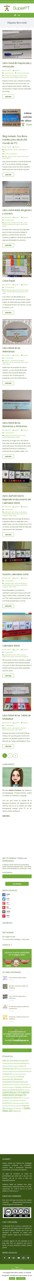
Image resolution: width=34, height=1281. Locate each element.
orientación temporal (21, 656)
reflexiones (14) (19, 1108)
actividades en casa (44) (19, 1060)
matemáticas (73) (11, 1092)
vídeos (4, 226)
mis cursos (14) (25, 1097)
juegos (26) (5, 1090)
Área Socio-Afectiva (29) (21, 1063)
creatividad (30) (7, 1074)
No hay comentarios (23, 73)
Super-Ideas (6, 364)
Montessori (23, 224)
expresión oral (6, 362)
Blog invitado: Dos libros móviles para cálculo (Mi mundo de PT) (14, 139)
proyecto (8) (18, 1105)
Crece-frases (8, 280)
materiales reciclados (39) (11, 1097)
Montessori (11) (6, 1100)
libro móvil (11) (26, 1089)
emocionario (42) (21, 1082)
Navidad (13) (23, 1100)
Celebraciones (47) (9, 1068)
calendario (7, 512)
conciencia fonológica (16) (25, 1071)
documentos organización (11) (9, 1076)
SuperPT (17, 70)
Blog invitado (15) (14, 1066)
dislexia (6, 290)
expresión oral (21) (7, 1084)
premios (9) (13, 1105)
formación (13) (17, 1084)
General (25, 217)
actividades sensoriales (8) (8, 1063)
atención (7, 360)
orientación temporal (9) (19, 1103)
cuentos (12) (16, 1074)
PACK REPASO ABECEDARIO (17, 978)
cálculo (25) (22, 1066)
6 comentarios (8, 509)
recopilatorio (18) (10, 1108)
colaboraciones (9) (13, 1071)
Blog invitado (8, 149)
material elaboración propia (18, 77)
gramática (7, 223)
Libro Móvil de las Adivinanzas (11, 349)
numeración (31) (7, 1103)
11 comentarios (9, 581)
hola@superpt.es (13, 1191)
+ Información (20, 1278)
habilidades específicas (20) (23, 1087)
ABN (5, 156)
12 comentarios (9, 358)
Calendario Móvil (11, 645)
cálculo (15, 149)
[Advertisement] (17, 837)
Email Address (7, 872)
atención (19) (6, 1066)
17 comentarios (9, 433)
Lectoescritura (8, 73)
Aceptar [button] (12, 1278)
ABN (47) (5, 1060)
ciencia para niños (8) (22, 1068)
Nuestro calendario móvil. (15, 574)
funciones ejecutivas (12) (8, 1087)
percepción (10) (6, 1105)
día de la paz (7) (22, 1074)
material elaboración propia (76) (15, 1093)
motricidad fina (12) (15, 1100)
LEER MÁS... (6, 816)
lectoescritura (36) (16, 1090)
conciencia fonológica (11, 76)
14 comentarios (9, 287)
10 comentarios (9, 220)
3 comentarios (8, 652)
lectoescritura (22, 76)
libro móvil (5, 77)
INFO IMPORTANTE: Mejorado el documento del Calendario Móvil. (16, 499)
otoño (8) (27, 1103)
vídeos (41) (17, 1111)
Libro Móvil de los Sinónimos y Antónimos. (14, 424)
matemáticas (6, 158)
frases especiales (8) (25, 1084)
